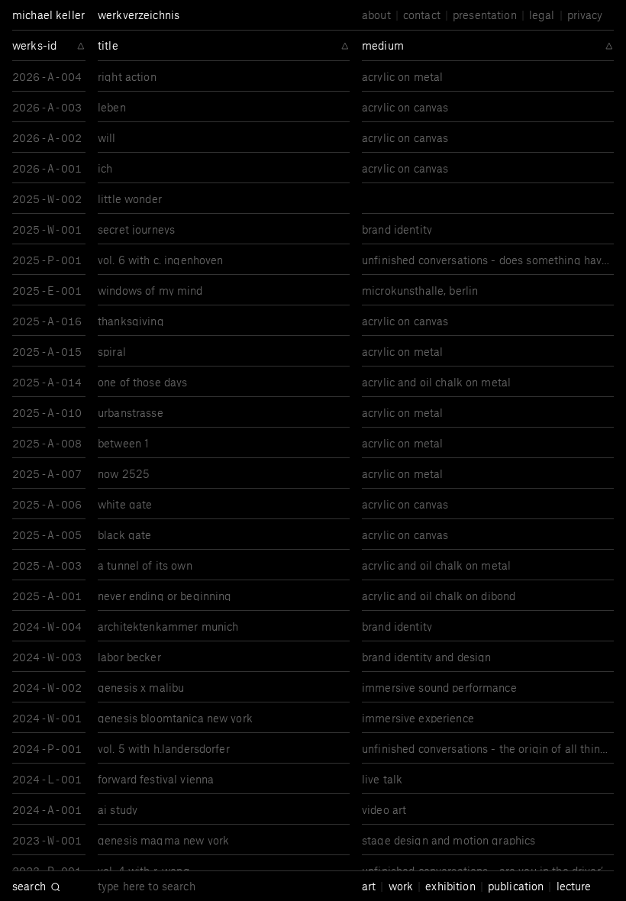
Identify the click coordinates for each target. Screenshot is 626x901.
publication (516, 886)
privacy (585, 14)
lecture (574, 886)
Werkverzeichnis (138, 14)
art (369, 886)
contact (421, 14)
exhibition (450, 886)
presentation (485, 14)
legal (542, 14)
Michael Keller (48, 14)
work (401, 886)
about (376, 14)
